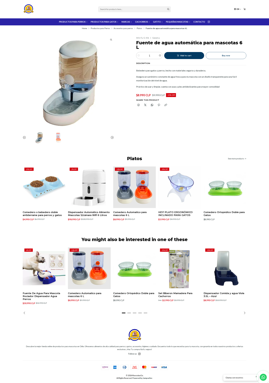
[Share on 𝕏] (145, 105)
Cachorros (141, 22)
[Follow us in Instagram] (208, 21)
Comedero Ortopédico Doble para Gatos (224, 214)
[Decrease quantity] (138, 55)
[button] (123, 313)
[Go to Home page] (28, 9)
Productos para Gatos (103, 22)
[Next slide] (112, 137)
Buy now (226, 55)
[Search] (168, 9)
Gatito (157, 22)
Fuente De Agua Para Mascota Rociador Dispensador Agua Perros (41, 296)
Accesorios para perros (123, 28)
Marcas (125, 22)
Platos (139, 28)
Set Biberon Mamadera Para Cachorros (175, 295)
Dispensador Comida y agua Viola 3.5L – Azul (224, 295)
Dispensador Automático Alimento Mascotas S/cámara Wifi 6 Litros (89, 214)
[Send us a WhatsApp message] (263, 377)
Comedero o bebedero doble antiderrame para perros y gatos (42, 214)
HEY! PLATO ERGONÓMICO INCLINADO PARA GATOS (175, 214)
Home (84, 28)
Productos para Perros (72, 22)
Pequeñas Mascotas (177, 22)
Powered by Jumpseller (142, 378)
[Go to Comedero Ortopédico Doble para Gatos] (225, 187)
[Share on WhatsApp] (152, 105)
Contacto (199, 22)
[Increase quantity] (160, 55)
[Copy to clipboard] (165, 105)
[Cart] (244, 9)
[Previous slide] (25, 137)
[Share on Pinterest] (158, 105)
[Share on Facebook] (138, 105)
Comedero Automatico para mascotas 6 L (130, 214)
